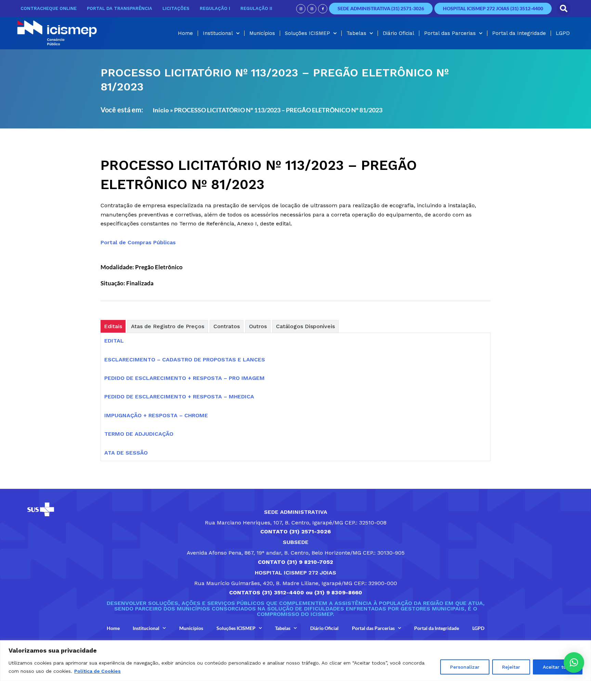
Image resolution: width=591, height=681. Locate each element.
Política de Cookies (97, 671)
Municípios (262, 33)
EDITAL (114, 340)
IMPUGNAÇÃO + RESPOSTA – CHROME (156, 415)
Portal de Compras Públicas (138, 242)
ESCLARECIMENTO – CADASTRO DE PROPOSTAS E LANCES (184, 359)
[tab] (113, 326)
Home (185, 33)
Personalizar (465, 667)
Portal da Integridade (519, 33)
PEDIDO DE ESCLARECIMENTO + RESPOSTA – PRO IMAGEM (184, 378)
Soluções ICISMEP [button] (307, 33)
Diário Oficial (398, 33)
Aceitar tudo (558, 667)
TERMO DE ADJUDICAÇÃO (138, 434)
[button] (563, 8)
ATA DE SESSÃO (126, 452)
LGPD (563, 33)
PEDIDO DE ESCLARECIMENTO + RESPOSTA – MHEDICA (179, 396)
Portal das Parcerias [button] (450, 33)
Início (161, 110)
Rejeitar (511, 667)
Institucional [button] (218, 33)
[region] (295, 660)
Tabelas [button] (356, 33)
